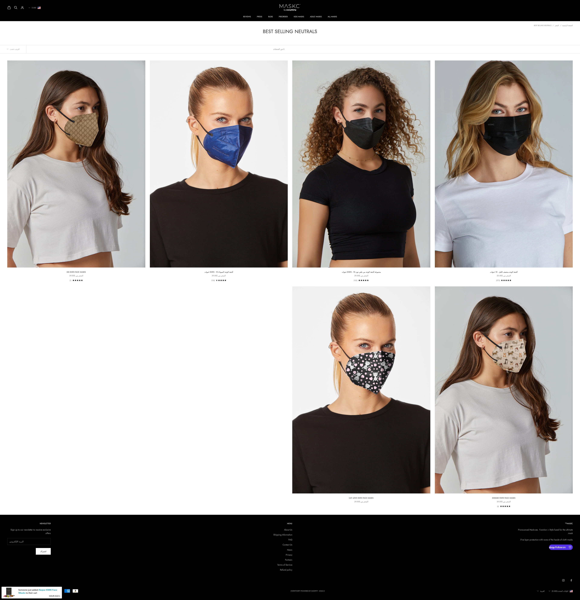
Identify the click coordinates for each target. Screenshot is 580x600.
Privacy (289, 554)
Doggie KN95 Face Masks (503, 498)
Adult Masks (316, 16)
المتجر (557, 25)
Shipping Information (282, 534)
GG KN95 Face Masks (76, 272)
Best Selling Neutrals (542, 25)
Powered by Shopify (309, 591)
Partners (288, 559)
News (289, 549)
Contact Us (287, 544)
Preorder (283, 16)
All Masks (332, 16)
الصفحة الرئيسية (567, 25)
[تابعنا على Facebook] (571, 580)
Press (259, 16)
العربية (542, 591)
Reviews (247, 16)
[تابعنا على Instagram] (563, 580)
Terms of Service (284, 564)
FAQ (290, 539)
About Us (288, 529)
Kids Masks (299, 16)
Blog (270, 16)
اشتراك (43, 551)
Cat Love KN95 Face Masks (361, 498)
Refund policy (286, 569)
